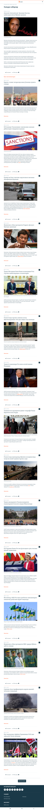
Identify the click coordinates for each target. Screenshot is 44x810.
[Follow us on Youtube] (5, 790)
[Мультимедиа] (10, 808)
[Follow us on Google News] (20, 790)
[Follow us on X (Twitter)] (17, 790)
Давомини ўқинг (22, 780)
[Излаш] (33, 808)
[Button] (8, 72)
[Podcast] (22, 790)
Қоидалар (24, 796)
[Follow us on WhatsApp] (15, 790)
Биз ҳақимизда (7, 796)
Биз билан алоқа (7, 798)
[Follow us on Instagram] (12, 790)
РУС (22, 808)
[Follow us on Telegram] (7, 790)
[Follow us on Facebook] (10, 790)
